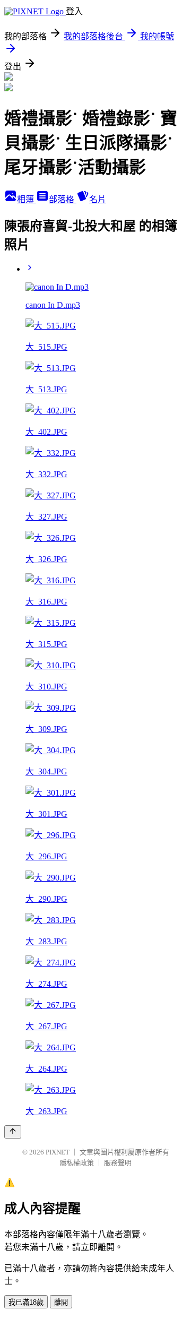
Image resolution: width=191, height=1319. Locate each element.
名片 (97, 199)
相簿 (26, 199)
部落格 (62, 199)
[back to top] (12, 1132)
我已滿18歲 (26, 1302)
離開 (61, 1302)
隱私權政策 (76, 1163)
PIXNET (58, 1152)
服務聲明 (118, 1163)
